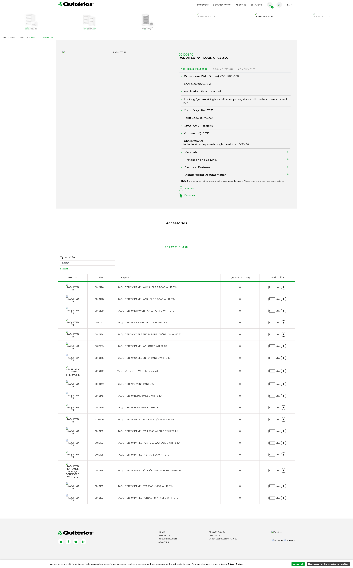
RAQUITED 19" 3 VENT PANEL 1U (135, 384)
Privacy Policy (217, 532)
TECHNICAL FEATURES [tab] (194, 69)
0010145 (99, 396)
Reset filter (65, 269)
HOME (4, 37)
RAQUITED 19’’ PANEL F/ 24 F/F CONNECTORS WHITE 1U (149, 470)
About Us (241, 5)
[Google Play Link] (83, 541)
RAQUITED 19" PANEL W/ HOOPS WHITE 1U (142, 346)
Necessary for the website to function (328, 564)
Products (203, 5)
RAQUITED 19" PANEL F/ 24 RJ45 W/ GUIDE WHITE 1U (147, 431)
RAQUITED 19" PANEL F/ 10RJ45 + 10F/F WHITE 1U (145, 486)
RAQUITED (24, 37)
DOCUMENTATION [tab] (223, 69)
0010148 (99, 419)
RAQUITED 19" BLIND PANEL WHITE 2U (139, 407)
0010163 (99, 498)
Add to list (189, 188)
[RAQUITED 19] (118, 52)
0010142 (99, 384)
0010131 (99, 322)
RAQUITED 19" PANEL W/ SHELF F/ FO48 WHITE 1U (146, 299)
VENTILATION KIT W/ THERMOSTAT (137, 371)
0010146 (99, 407)
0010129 (99, 311)
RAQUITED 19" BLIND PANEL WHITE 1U (139, 396)
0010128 (99, 299)
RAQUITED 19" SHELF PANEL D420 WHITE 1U (143, 322)
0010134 (99, 334)
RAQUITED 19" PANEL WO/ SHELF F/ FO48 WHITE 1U (147, 287)
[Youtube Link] (76, 541)
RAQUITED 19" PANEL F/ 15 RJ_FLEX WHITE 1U (143, 454)
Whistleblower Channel (223, 539)
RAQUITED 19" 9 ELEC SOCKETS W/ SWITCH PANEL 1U (148, 419)
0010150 (99, 431)
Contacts (256, 5)
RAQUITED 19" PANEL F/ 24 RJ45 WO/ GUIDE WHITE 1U (148, 443)
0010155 (99, 454)
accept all (298, 564)
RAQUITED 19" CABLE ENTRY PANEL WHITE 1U (144, 358)
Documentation (222, 5)
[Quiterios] (76, 4)
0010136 (244, 144)
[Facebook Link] (68, 541)
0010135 (99, 346)
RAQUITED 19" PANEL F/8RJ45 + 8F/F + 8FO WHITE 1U (147, 498)
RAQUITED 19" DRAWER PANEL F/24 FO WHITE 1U (145, 311)
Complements (247, 69)
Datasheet (190, 195)
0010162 (99, 486)
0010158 (99, 470)
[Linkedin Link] (60, 541)
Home (161, 532)
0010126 (99, 287)
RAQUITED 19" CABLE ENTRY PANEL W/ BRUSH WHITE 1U (150, 334)
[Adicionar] (283, 287)
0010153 (99, 443)
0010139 (99, 371)
